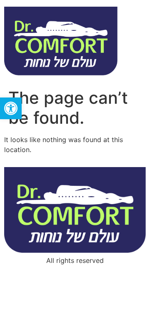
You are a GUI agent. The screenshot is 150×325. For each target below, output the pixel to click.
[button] (11, 108)
